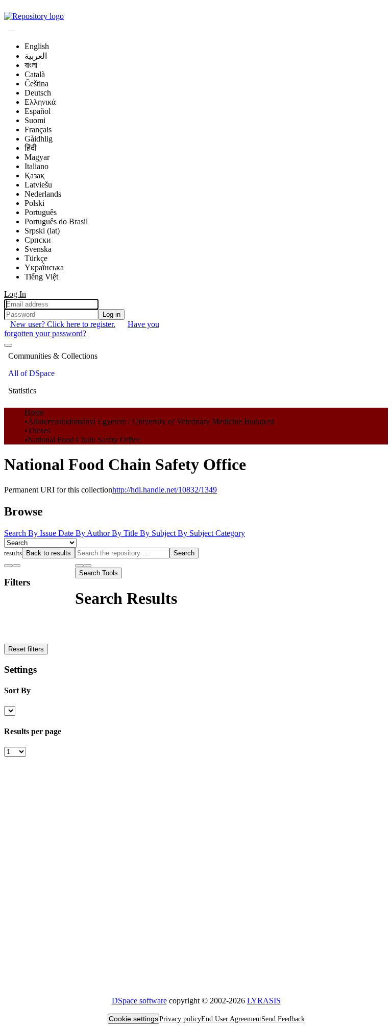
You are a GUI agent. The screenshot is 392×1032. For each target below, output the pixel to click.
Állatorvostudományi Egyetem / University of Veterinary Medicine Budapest (151, 421)
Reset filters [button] (26, 649)
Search (184, 553)
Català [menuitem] (34, 74)
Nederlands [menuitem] (42, 194)
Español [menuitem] (37, 111)
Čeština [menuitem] (36, 83)
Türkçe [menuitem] (35, 258)
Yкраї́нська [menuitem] (44, 267)
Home (34, 412)
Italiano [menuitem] (36, 166)
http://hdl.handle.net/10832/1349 (164, 489)
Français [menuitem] (38, 129)
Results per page (32, 731)
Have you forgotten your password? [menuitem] (81, 329)
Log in (111, 314)
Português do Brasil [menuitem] (56, 221)
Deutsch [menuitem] (37, 92)
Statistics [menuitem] (22, 390)
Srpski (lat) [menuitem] (42, 230)
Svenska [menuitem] (38, 249)
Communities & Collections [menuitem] (52, 355)
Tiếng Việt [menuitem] (41, 276)
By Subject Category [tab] (211, 533)
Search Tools (98, 573)
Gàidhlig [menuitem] (38, 138)
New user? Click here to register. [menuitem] (62, 324)
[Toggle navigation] (8, 345)
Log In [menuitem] (15, 294)
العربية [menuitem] (35, 56)
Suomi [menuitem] (34, 120)
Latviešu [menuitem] (38, 184)
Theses (39, 430)
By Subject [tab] (159, 533)
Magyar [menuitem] (37, 157)
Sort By (17, 690)
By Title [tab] (126, 533)
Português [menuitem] (40, 212)
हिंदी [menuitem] (30, 148)
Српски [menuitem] (37, 240)
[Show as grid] (16, 565)
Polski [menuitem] (34, 203)
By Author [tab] (94, 533)
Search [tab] (16, 533)
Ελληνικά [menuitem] (40, 102)
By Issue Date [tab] (52, 533)
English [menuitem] (36, 46)
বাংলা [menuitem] (30, 65)
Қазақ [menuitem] (34, 175)
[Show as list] (8, 565)
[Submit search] (11, 30)
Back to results (48, 553)
